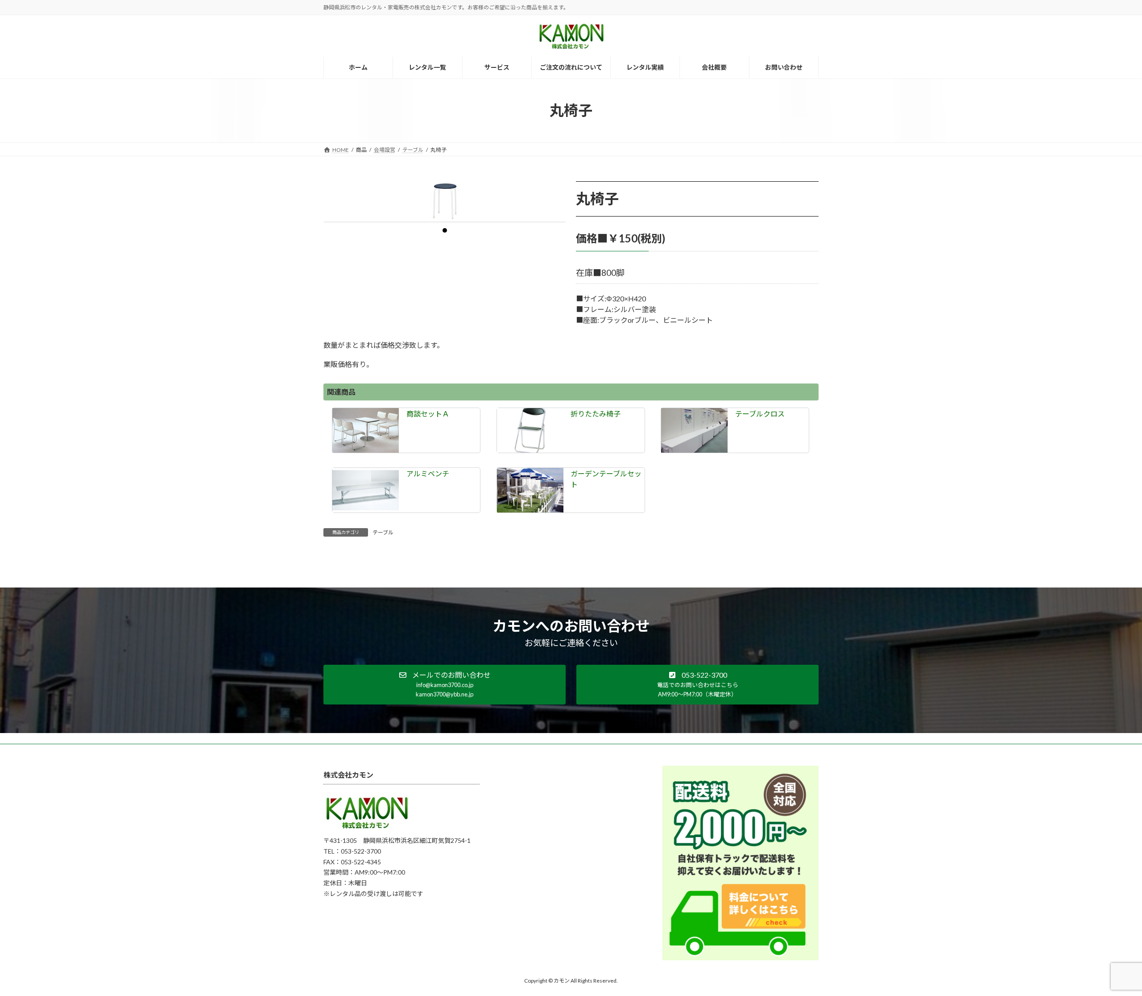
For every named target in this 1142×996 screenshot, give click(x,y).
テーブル (382, 532)
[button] (444, 684)
